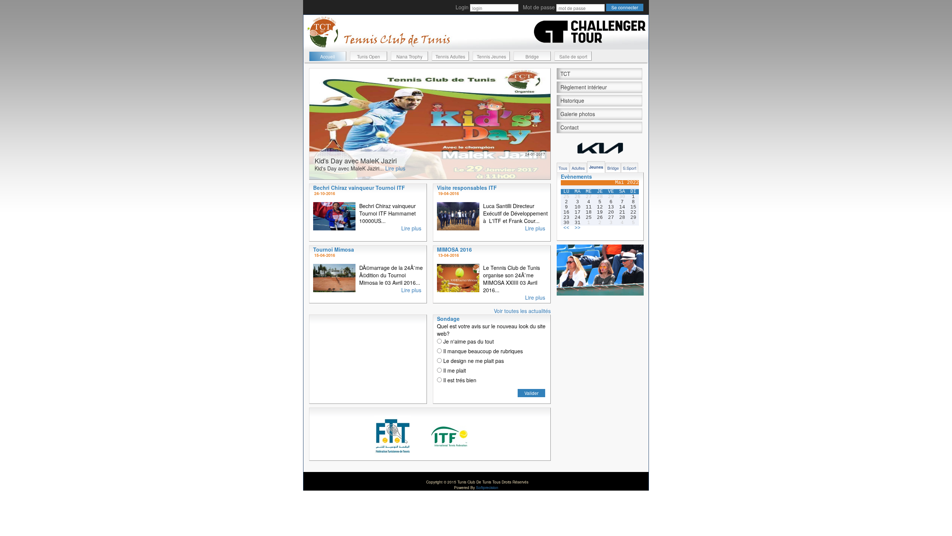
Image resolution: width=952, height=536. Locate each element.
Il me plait (454, 370)
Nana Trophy (409, 56)
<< (566, 228)
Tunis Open (368, 56)
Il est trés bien (459, 380)
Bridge (532, 56)
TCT (565, 73)
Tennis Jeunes (491, 56)
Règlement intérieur (583, 87)
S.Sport (629, 168)
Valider (531, 393)
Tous (563, 168)
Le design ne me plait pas (473, 360)
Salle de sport (573, 56)
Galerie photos (577, 114)
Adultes (578, 168)
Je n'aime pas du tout (468, 341)
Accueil (327, 56)
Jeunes (596, 167)
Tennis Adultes (450, 56)
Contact (569, 127)
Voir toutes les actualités (522, 311)
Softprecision (487, 487)
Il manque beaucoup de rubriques (482, 351)
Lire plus (395, 168)
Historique (572, 100)
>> (577, 228)
